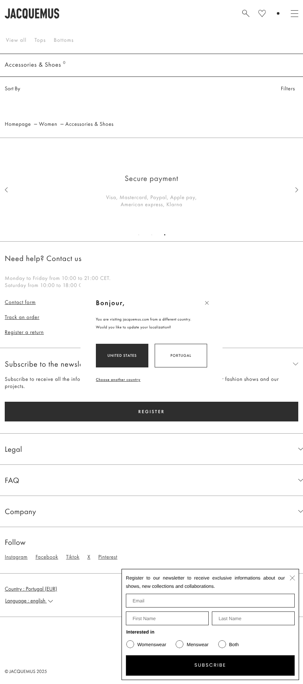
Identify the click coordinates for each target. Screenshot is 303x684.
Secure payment (151, 178)
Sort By (12, 88)
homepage (18, 124)
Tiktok (72, 557)
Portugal (180, 355)
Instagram (16, 557)
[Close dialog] (292, 578)
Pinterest (107, 557)
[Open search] (246, 13)
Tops (40, 40)
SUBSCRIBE (210, 665)
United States (122, 355)
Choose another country (118, 379)
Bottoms (64, 40)
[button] (31, 589)
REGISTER (151, 411)
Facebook (47, 557)
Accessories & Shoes (89, 124)
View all (16, 40)
